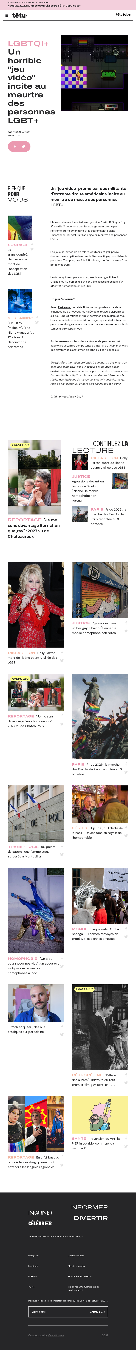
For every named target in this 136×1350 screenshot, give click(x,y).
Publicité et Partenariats (80, 1276)
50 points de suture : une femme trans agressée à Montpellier (31, 852)
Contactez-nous (76, 1255)
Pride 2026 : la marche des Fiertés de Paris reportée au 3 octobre (97, 769)
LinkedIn (32, 1276)
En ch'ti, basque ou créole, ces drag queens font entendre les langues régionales (33, 1162)
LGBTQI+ (28, 43)
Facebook (33, 1266)
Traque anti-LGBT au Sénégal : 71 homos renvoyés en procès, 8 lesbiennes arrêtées (96, 934)
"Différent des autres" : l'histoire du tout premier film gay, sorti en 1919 (95, 1080)
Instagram (33, 1255)
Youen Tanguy (21, 132)
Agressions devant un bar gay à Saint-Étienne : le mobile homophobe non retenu (88, 491)
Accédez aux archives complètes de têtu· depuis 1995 (44, 6)
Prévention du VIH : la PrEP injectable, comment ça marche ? (96, 1143)
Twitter (31, 1286)
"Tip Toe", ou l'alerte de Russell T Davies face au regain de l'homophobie (97, 833)
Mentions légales (76, 1266)
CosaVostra (56, 1335)
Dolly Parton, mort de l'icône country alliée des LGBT (109, 463)
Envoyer (97, 1311)
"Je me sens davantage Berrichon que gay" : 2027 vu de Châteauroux (34, 528)
